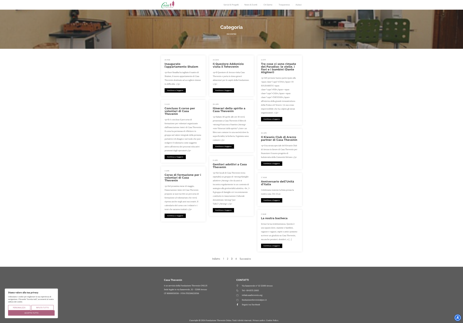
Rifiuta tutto (42, 308)
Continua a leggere (175, 90)
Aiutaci (299, 5)
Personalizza (19, 308)
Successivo (245, 259)
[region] (31, 303)
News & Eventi (250, 5)
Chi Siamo (267, 5)
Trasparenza (284, 5)
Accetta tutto (31, 313)
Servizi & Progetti (231, 5)
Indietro (216, 259)
